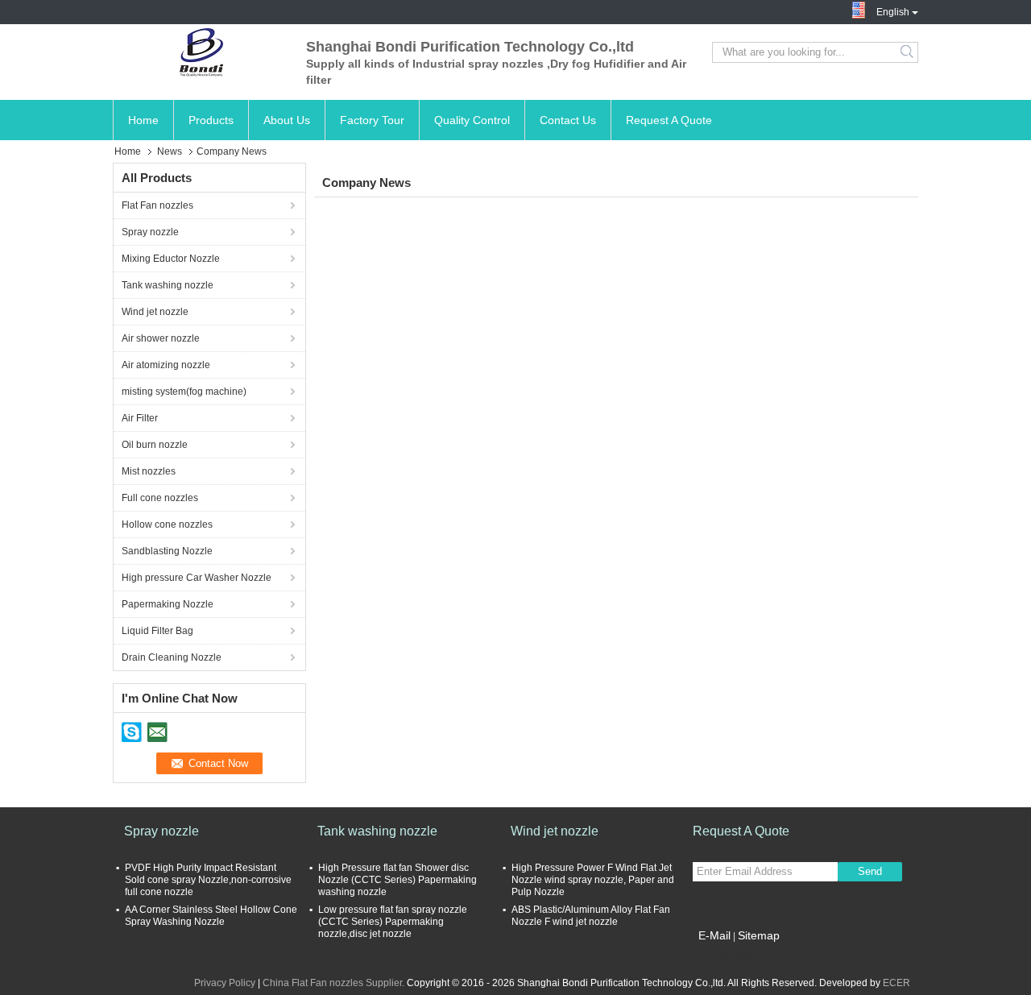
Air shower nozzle (161, 338)
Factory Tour (372, 120)
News (169, 151)
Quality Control (472, 120)
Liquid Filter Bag (157, 630)
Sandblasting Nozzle (167, 551)
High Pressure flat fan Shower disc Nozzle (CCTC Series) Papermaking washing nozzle (397, 880)
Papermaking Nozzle (167, 604)
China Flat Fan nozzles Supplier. (335, 983)
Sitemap (759, 935)
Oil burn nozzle (155, 444)
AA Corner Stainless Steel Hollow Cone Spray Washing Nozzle (211, 915)
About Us (286, 120)
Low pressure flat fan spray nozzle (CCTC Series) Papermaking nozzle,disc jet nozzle (392, 921)
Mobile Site (727, 955)
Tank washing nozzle (167, 285)
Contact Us (568, 120)
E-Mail (714, 935)
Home (143, 120)
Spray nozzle (150, 232)
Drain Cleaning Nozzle (172, 657)
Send (870, 871)
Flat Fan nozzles (157, 205)
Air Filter (140, 418)
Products (211, 120)
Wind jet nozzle (155, 311)
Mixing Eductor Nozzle (171, 258)
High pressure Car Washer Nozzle (196, 577)
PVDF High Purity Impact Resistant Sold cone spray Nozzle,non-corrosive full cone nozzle (208, 880)
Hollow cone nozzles (167, 524)
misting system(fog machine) (184, 391)
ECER (896, 983)
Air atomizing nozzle (166, 365)
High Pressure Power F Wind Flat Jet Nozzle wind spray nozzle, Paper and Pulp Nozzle (592, 880)
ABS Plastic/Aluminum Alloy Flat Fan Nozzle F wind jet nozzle (590, 915)
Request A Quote (669, 120)
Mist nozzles (149, 471)
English (892, 10)
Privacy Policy (224, 983)
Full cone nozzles (160, 498)
